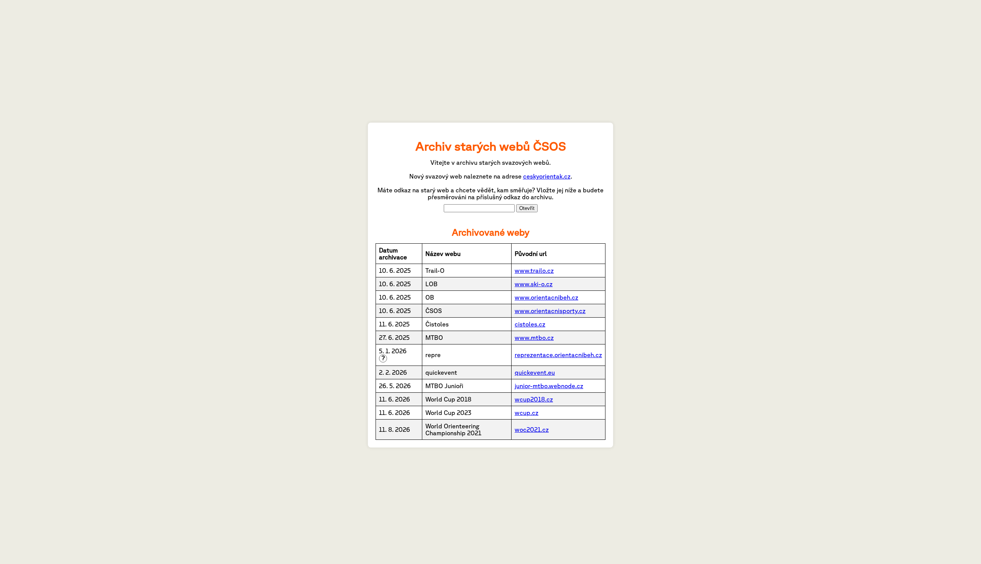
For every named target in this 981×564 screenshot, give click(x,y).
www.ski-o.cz (534, 283)
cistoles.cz (530, 324)
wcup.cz (526, 412)
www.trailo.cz (534, 270)
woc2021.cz (532, 429)
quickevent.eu (535, 372)
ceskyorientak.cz (547, 176)
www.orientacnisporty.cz (550, 310)
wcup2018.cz (534, 399)
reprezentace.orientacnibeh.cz (558, 354)
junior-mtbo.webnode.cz (549, 385)
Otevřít (527, 208)
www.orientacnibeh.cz (546, 297)
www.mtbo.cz (534, 337)
